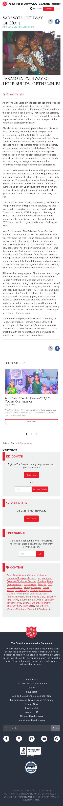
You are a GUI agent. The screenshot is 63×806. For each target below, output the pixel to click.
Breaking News (45, 581)
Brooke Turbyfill (15, 94)
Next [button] (11, 399)
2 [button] (31, 434)
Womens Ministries (16, 609)
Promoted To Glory (35, 596)
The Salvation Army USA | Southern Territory (33, 4)
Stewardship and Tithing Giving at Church (31, 700)
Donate (49, 9)
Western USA (31, 712)
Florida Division (14, 587)
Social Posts (32, 679)
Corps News (26, 443)
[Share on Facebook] (57, 21)
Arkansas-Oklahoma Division (21, 581)
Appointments (45, 578)
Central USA (31, 704)
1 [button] (26, 434)
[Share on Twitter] (50, 21)
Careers (31, 687)
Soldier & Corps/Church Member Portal (31, 695)
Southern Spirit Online (31, 599)
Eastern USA (31, 708)
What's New (42, 605)
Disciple (42, 584)
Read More (31, 422)
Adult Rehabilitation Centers (21, 575)
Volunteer (31, 518)
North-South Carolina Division (32, 593)
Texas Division (14, 605)
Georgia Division (32, 587)
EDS (50, 584)
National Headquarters (31, 716)
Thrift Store (28, 605)
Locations (37, 8)
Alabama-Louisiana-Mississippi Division (26, 577)
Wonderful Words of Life (39, 609)
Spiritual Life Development (36, 602)
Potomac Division (15, 596)
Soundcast (31, 691)
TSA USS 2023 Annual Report (31, 683)
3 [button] (36, 434)
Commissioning (14, 584)
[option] (31, 396)
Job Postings (22, 590)
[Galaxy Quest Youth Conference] (31, 381)
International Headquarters (31, 720)
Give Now (31, 475)
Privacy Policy (26, 797)
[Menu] (57, 8)
